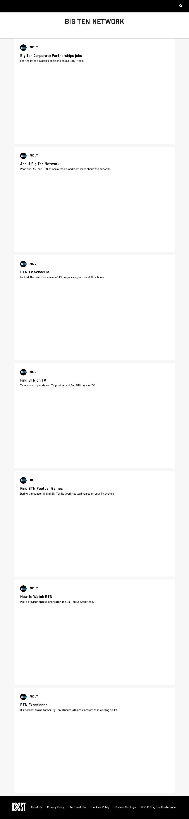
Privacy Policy (56, 807)
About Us (36, 807)
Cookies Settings (125, 807)
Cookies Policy (100, 807)
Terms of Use (78, 807)
